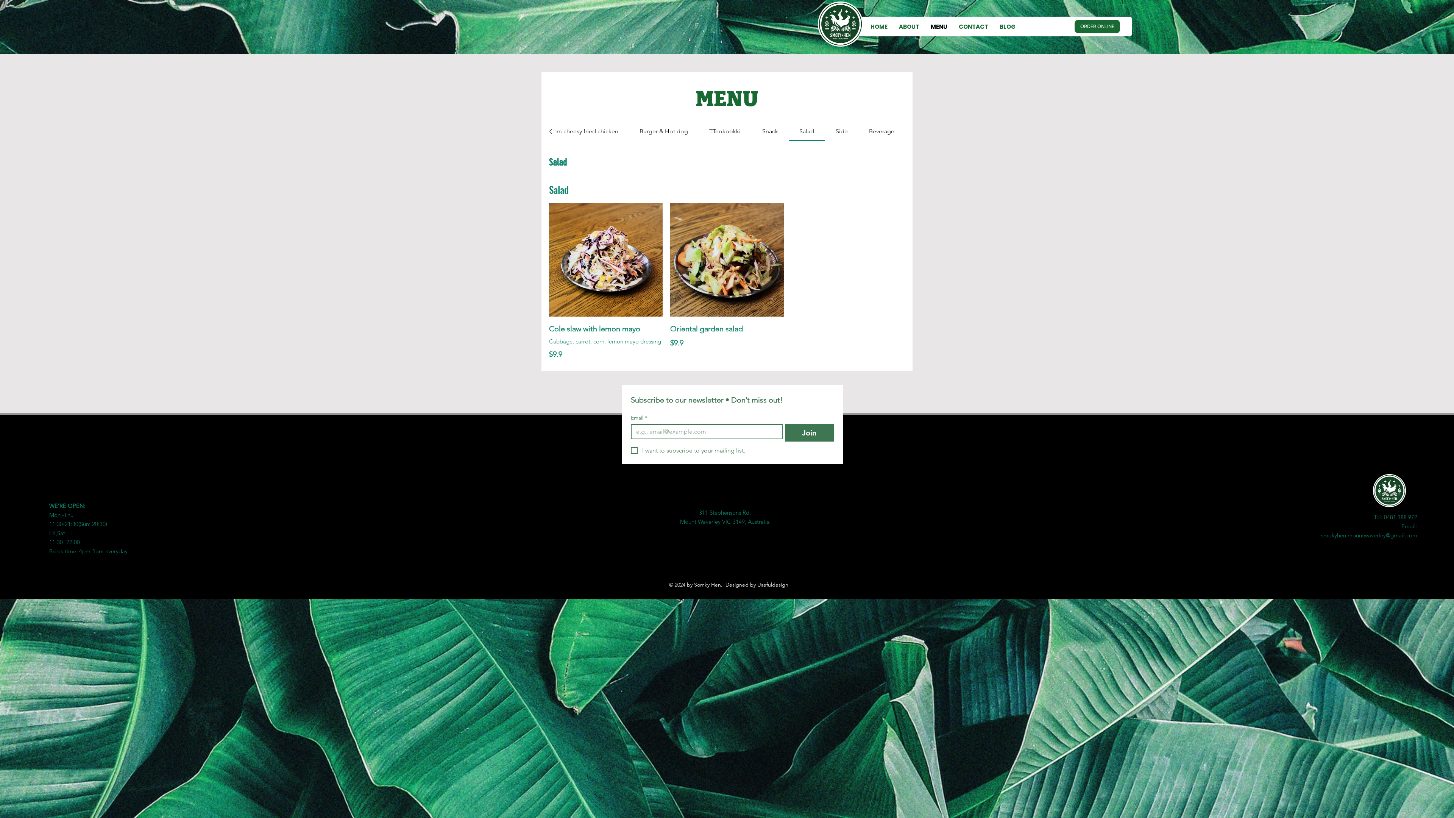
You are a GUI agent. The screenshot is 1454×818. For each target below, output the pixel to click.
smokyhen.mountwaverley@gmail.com (1369, 535)
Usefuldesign (772, 584)
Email (639, 418)
